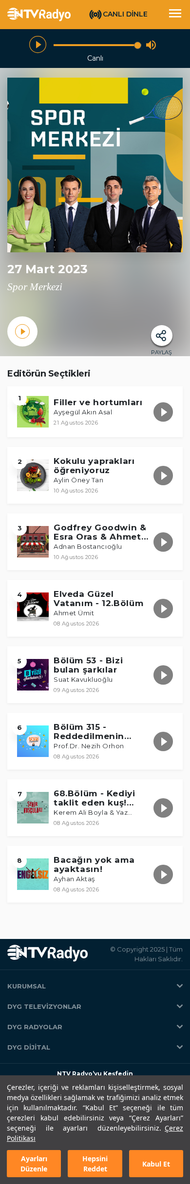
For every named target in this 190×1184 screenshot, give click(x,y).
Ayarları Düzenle (33, 1163)
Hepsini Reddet (95, 1163)
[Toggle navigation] (175, 14)
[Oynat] (37, 44)
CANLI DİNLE (125, 14)
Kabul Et (156, 1163)
